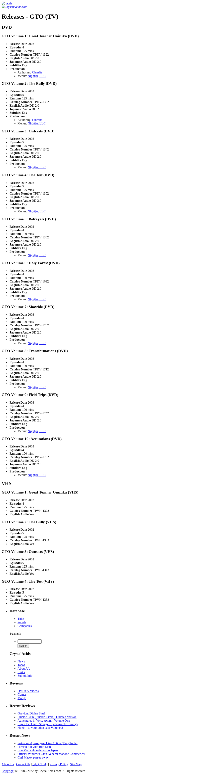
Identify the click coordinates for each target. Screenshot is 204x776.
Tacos (21, 665)
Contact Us (23, 764)
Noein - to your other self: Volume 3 (40, 727)
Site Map (75, 764)
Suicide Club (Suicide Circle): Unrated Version (47, 717)
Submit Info (25, 675)
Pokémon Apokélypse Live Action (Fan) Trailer (47, 743)
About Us (24, 668)
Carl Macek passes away (33, 757)
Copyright (8, 771)
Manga (22, 698)
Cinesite (37, 72)
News (21, 661)
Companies (25, 626)
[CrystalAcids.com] (7, 3)
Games (22, 694)
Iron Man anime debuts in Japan (38, 750)
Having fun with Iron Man (34, 746)
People (22, 622)
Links (21, 672)
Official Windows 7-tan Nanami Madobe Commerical (51, 754)
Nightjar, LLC (37, 76)
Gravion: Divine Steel (31, 713)
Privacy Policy (59, 764)
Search (15, 633)
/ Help (39, 764)
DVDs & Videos (28, 691)
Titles (21, 618)
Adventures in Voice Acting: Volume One (44, 720)
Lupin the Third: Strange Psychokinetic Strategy (48, 724)
